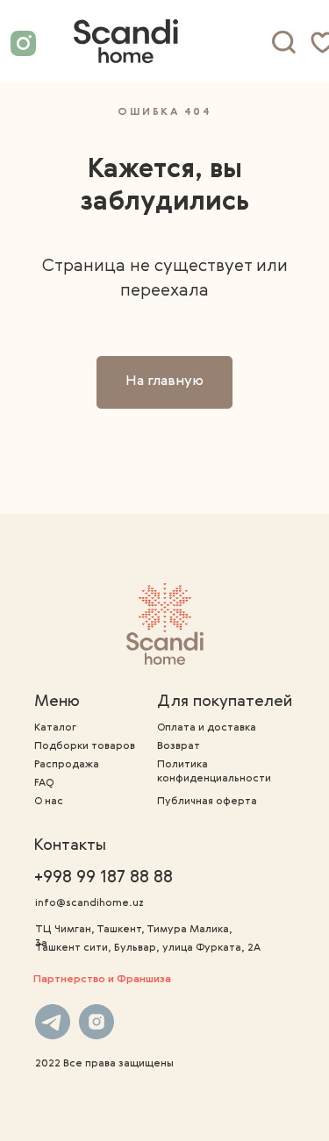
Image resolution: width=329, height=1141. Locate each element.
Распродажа (66, 764)
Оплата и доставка (206, 728)
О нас (48, 801)
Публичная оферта (207, 801)
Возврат (178, 746)
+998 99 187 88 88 (103, 878)
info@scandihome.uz (89, 903)
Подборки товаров (84, 746)
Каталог (55, 728)
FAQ (44, 783)
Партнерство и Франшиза (102, 979)
